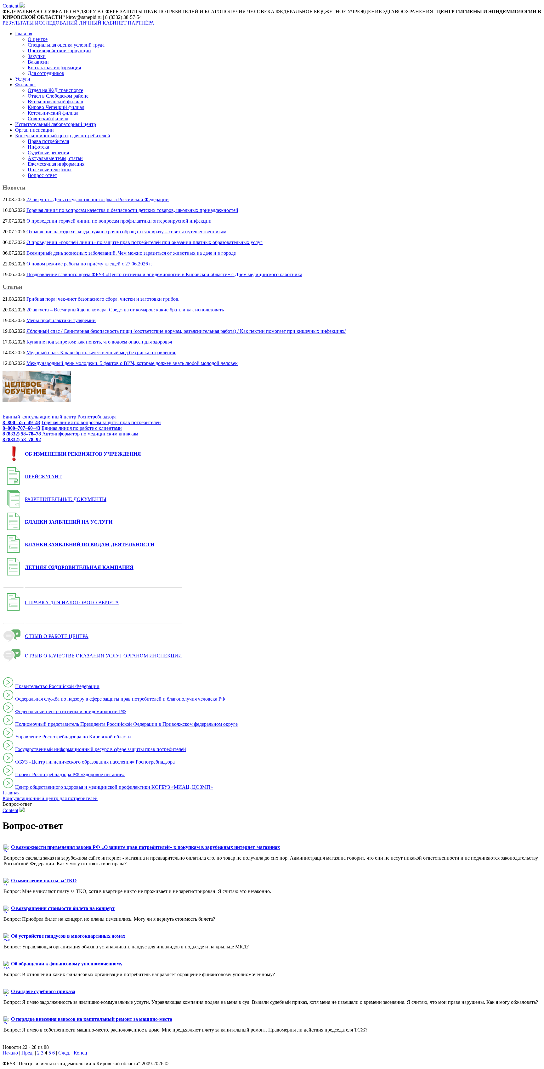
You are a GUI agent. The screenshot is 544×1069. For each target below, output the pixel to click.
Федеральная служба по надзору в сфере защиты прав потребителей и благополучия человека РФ (120, 699)
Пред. (27, 1052)
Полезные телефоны (49, 169)
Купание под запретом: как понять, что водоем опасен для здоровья (99, 341)
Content (10, 6)
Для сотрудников (46, 73)
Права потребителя (48, 141)
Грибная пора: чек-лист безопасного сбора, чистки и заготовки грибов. (102, 299)
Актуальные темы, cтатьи (55, 158)
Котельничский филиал (53, 113)
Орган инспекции (34, 130)
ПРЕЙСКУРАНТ (43, 476)
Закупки (37, 56)
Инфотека (38, 147)
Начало (10, 1052)
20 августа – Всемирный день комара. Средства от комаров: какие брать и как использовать (125, 309)
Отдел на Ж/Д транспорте (55, 90)
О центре (38, 39)
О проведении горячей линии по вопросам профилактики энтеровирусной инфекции (119, 221)
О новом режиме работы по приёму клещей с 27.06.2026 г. (89, 263)
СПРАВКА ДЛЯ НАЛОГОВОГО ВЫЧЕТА (72, 602)
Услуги (22, 79)
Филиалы (25, 84)
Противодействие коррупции (59, 50)
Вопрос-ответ (42, 175)
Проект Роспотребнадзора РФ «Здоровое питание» (70, 774)
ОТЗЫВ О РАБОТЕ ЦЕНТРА (56, 636)
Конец (80, 1052)
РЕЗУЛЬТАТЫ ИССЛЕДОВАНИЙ (40, 23)
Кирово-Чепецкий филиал (56, 107)
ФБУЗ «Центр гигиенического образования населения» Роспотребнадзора (95, 762)
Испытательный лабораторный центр (55, 124)
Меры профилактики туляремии (61, 320)
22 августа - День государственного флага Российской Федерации (97, 199)
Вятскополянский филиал (55, 101)
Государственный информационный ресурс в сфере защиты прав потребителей (100, 749)
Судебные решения (48, 152)
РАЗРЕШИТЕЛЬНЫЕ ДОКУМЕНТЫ (65, 499)
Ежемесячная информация (56, 164)
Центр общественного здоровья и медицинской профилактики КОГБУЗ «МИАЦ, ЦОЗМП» (114, 787)
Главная (23, 33)
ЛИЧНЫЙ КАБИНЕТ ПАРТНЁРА (116, 23)
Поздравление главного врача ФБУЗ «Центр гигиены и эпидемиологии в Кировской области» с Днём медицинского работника (164, 274)
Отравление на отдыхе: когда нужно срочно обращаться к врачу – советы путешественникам (126, 231)
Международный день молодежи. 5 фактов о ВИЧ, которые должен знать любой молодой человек (132, 363)
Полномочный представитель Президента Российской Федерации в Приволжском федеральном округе (126, 724)
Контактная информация (54, 67)
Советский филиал (48, 118)
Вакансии (38, 62)
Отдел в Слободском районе (58, 96)
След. (64, 1052)
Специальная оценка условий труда (66, 45)
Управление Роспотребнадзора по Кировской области (73, 736)
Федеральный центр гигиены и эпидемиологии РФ (70, 711)
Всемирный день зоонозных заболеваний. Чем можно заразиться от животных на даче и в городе (131, 253)
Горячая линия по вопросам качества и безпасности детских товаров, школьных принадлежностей (132, 210)
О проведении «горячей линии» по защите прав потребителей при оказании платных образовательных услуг (144, 242)
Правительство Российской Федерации (57, 686)
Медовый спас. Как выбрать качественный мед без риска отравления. (101, 352)
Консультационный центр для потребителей (62, 135)
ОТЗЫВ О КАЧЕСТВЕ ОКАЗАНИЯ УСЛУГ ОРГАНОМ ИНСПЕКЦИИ (103, 655)
